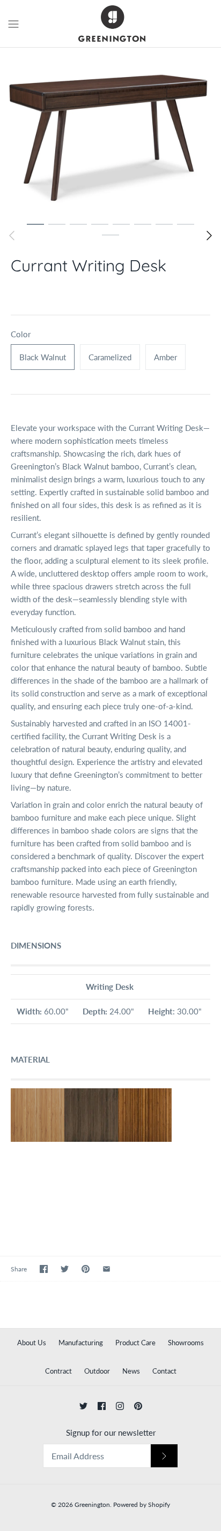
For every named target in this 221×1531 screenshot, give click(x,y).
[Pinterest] (138, 1406)
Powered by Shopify (141, 1504)
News (131, 1371)
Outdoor (97, 1371)
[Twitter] (83, 1406)
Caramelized (110, 357)
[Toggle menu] (13, 23)
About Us (31, 1342)
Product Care (135, 1342)
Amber (165, 357)
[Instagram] (120, 1406)
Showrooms (186, 1342)
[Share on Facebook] (44, 1269)
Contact (164, 1371)
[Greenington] (111, 23)
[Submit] (164, 1455)
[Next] (209, 235)
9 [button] (110, 234)
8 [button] (185, 224)
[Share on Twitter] (65, 1269)
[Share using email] (106, 1269)
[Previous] (12, 235)
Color (21, 334)
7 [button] (164, 224)
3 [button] (78, 224)
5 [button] (121, 224)
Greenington (92, 1504)
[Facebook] (102, 1406)
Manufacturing (80, 1342)
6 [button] (142, 224)
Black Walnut (42, 357)
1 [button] (35, 224)
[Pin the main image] (86, 1269)
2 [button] (57, 224)
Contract (58, 1371)
